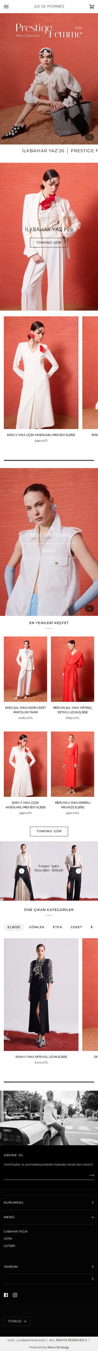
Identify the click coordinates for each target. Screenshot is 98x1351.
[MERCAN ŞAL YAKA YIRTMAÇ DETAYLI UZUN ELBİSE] (72, 669)
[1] (78, 871)
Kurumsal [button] (14, 1202)
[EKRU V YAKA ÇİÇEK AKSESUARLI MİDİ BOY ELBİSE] (41, 372)
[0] (21, 871)
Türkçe (15, 1321)
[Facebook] (6, 1295)
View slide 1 (89, 137)
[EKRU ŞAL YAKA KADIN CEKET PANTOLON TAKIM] (25, 669)
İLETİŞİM (9, 1246)
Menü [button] (9, 1217)
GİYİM (8, 1238)
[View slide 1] (49, 79)
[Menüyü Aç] (11, 6)
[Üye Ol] (88, 1175)
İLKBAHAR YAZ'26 (16, 1231)
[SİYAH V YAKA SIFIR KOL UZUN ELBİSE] (41, 994)
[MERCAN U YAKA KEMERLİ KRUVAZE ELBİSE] (72, 764)
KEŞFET (49, 551)
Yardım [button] (11, 1266)
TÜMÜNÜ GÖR (49, 242)
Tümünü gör (49, 831)
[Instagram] (15, 1295)
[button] (49, 1279)
